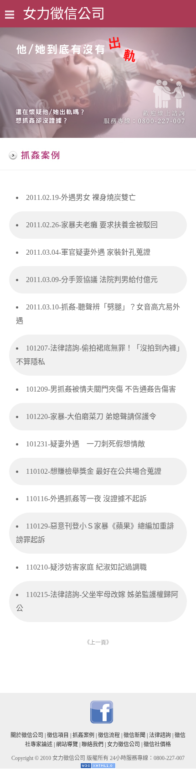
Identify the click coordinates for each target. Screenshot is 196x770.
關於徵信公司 (26, 735)
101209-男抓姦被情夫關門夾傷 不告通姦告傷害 (101, 389)
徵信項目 (58, 735)
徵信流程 (109, 735)
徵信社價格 (157, 744)
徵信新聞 (134, 735)
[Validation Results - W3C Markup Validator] (98, 767)
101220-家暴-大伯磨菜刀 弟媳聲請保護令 (91, 416)
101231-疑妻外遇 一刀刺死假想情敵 (85, 444)
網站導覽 (67, 744)
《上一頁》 (98, 642)
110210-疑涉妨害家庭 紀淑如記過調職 (86, 567)
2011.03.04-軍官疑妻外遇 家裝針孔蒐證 (88, 252)
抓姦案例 (83, 735)
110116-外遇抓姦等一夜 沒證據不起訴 (86, 499)
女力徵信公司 (123, 744)
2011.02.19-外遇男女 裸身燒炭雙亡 (81, 197)
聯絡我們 (92, 744)
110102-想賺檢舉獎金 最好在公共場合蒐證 (93, 471)
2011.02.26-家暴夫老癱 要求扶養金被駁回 (92, 225)
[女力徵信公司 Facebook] (101, 721)
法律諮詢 (160, 735)
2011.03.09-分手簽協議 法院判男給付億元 (92, 279)
